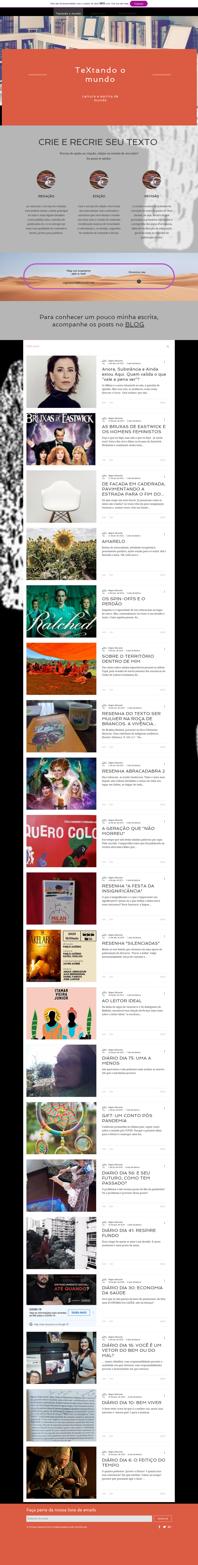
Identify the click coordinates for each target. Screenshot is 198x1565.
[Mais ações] (165, 362)
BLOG (134, 324)
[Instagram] (139, 281)
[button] (167, 346)
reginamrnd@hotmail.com (78, 282)
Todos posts (32, 346)
